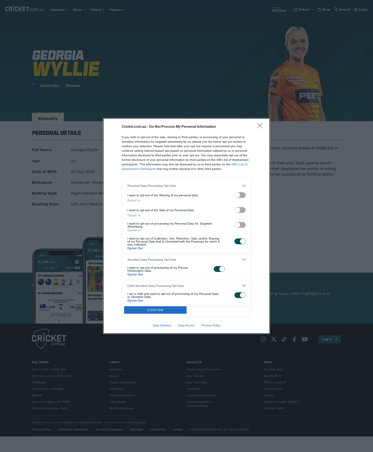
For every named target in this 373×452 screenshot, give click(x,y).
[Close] (261, 127)
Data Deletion (162, 325)
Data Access (186, 325)
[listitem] (186, 185)
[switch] (240, 195)
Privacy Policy (211, 325)
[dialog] (186, 226)
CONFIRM (155, 310)
